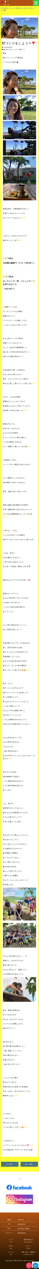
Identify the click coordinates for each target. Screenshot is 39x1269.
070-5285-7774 (21, 1224)
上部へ (36, 1265)
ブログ (11, 1247)
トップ (11, 1241)
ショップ (11, 1253)
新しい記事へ (29, 1164)
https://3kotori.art (22, 1233)
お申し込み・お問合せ (24, 1228)
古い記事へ (9, 1164)
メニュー (36, 3)
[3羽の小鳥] (6, 1)
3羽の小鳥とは (28, 1241)
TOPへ (29, 1265)
